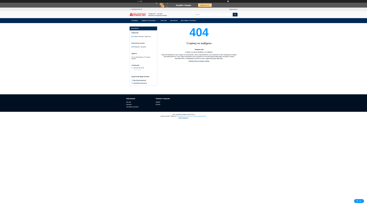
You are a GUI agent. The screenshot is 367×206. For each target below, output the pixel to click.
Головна (134, 20)
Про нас (164, 20)
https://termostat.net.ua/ (139, 80)
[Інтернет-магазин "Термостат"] (138, 15)
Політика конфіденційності (199, 116)
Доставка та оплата (188, 20)
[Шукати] (235, 14)
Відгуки (158, 104)
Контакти (173, 20)
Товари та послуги (148, 20)
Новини (158, 102)
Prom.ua (192, 114)
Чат (360, 201)
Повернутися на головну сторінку (199, 61)
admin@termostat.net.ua (140, 83)
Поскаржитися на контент (184, 116)
